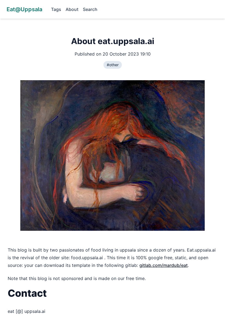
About (72, 9)
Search (90, 9)
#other (113, 64)
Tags (56, 9)
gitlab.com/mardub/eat (163, 265)
